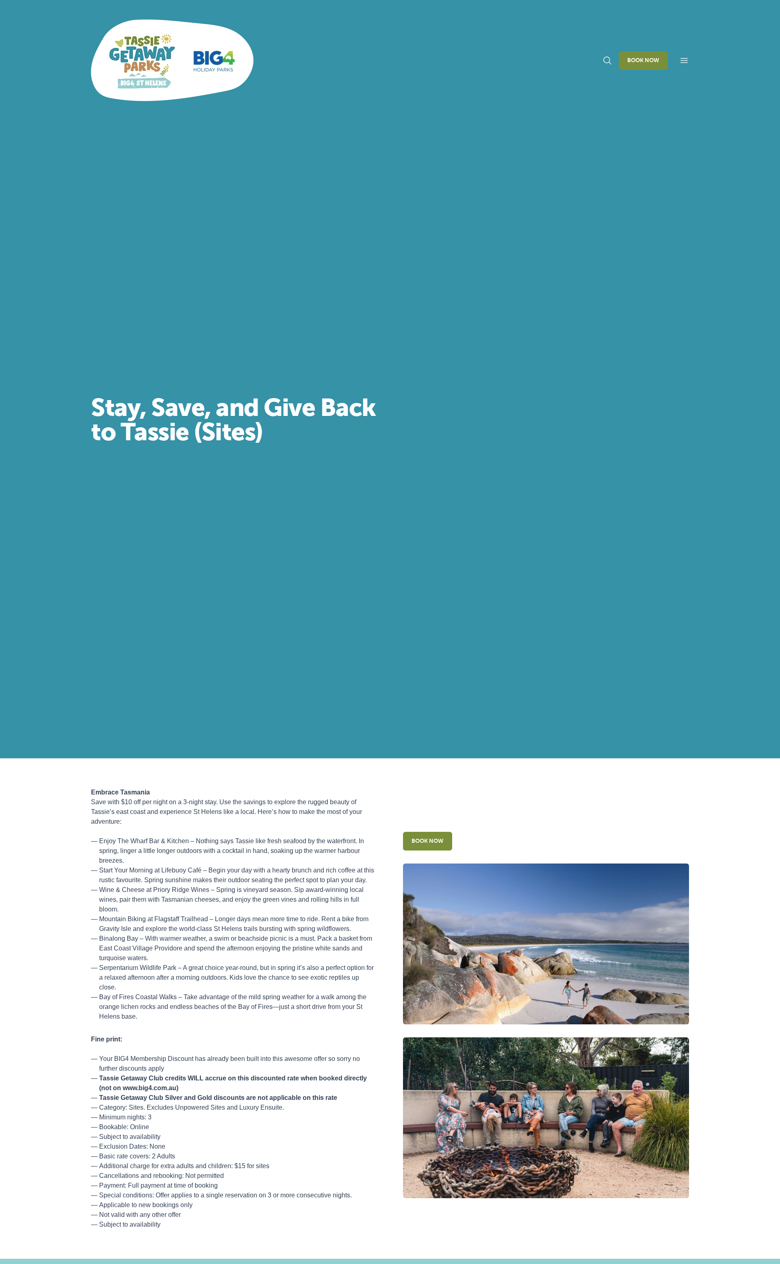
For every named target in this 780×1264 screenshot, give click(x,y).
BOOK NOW (643, 60)
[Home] (172, 60)
